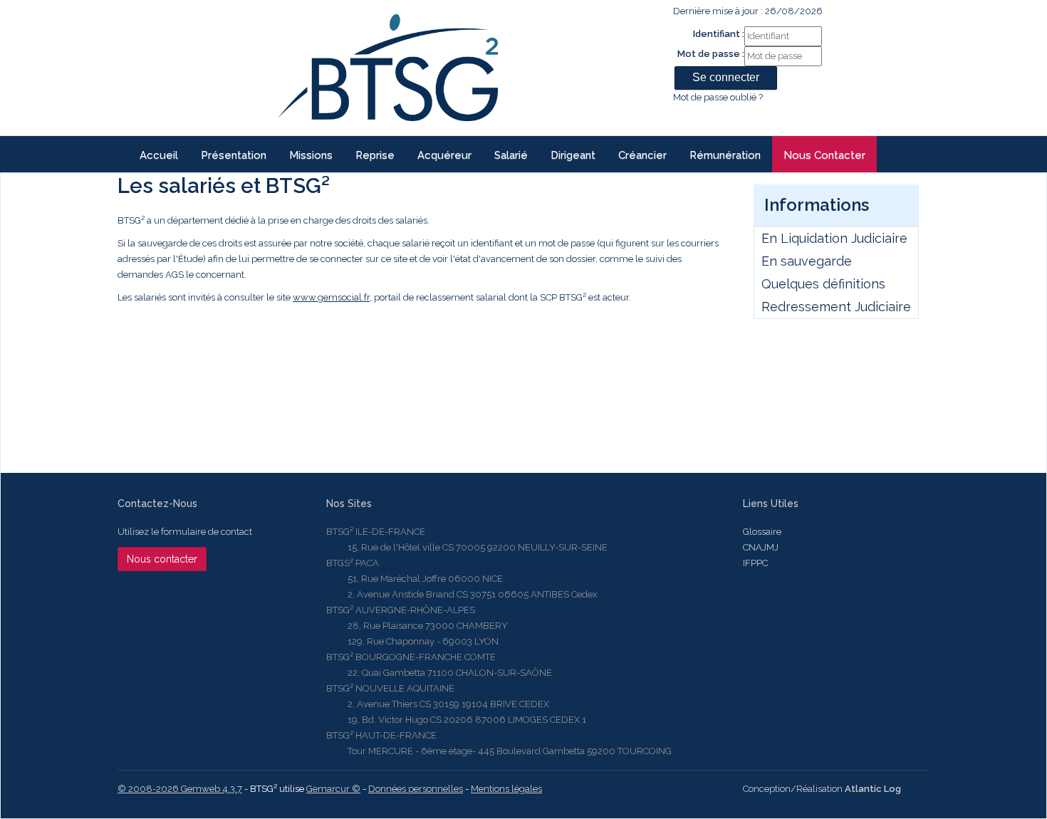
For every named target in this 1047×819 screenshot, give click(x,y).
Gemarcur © (333, 788)
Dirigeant (573, 155)
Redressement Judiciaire (836, 306)
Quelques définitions (823, 283)
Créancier (642, 155)
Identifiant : (718, 33)
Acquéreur (444, 155)
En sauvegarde (806, 261)
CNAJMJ (760, 547)
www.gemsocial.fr (331, 297)
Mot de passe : (710, 53)
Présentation (233, 155)
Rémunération (725, 155)
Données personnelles (415, 788)
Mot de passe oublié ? (718, 97)
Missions (311, 155)
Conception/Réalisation (822, 788)
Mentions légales (506, 788)
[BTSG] (387, 67)
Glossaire (762, 531)
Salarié (511, 155)
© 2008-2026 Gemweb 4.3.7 (180, 788)
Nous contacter (824, 155)
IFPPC (755, 563)
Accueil (159, 155)
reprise (375, 155)
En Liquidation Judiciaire (834, 238)
